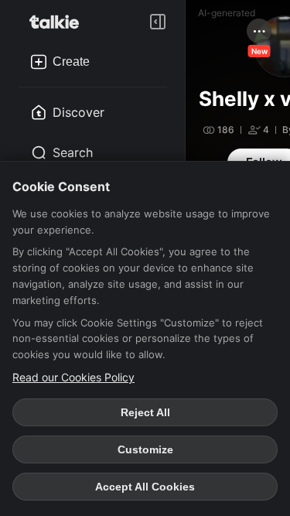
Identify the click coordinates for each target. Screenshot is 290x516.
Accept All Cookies (145, 486)
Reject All (145, 412)
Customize (145, 449)
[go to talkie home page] (59, 21)
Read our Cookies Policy (73, 377)
